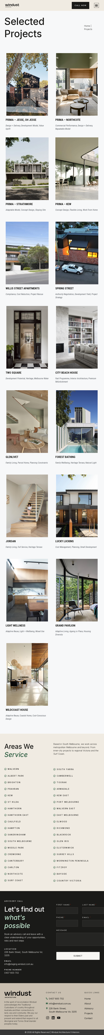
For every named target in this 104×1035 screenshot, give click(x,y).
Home (87, 26)
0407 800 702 (11, 972)
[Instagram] (47, 1017)
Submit (78, 956)
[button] (96, 5)
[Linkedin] (53, 1017)
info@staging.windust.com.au (18, 964)
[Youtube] (58, 1017)
